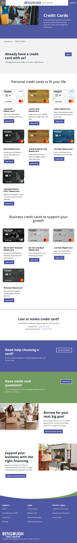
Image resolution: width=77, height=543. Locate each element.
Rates (4, 509)
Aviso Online (57, 517)
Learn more (8, 121)
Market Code (32, 513)
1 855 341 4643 (43, 326)
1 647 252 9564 (46, 329)
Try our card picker (64, 350)
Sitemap (5, 522)
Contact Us (6, 517)
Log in (67, 54)
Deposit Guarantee (34, 517)
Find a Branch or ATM (10, 513)
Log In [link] (73, 3)
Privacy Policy (32, 509)
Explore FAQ (66, 381)
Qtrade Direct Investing (60, 513)
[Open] (3, 3)
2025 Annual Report (34, 522)
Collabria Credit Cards (60, 509)
